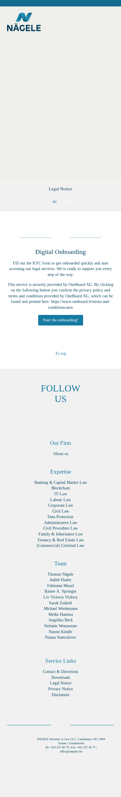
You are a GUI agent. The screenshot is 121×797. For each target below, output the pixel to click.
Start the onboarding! (60, 320)
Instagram (87, 417)
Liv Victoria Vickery (60, 597)
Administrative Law (60, 522)
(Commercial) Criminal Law (60, 545)
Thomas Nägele (60, 574)
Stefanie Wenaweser (60, 626)
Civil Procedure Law (60, 528)
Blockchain (60, 488)
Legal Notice (60, 188)
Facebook (16, 417)
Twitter (69, 417)
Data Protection (60, 517)
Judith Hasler (60, 580)
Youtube (104, 417)
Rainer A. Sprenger (61, 591)
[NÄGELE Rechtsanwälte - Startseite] (24, 23)
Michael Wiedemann (61, 608)
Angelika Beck (60, 620)
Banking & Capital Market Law (60, 482)
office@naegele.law (71, 751)
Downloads (60, 677)
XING (34, 417)
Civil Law (60, 511)
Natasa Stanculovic (60, 637)
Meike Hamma (60, 614)
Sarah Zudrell (60, 603)
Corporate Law (60, 505)
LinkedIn (52, 417)
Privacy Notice (60, 689)
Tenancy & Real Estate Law (60, 540)
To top (60, 353)
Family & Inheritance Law (60, 534)
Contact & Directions (60, 671)
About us (60, 454)
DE (55, 201)
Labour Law (60, 500)
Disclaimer (61, 695)
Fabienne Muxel (60, 586)
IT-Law (60, 494)
